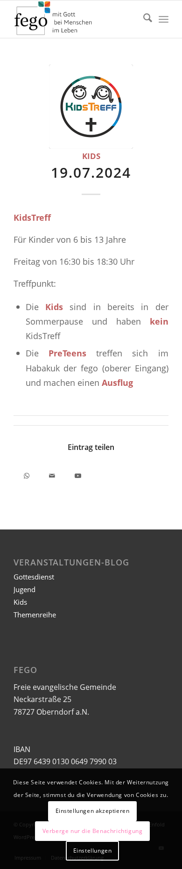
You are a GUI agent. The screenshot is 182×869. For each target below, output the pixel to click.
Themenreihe (35, 614)
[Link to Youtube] (78, 474)
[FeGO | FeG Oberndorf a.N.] (75, 19)
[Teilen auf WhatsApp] (26, 474)
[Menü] (163, 19)
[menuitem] (143, 19)
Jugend (24, 589)
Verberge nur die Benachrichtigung (92, 831)
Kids (91, 156)
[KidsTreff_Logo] (91, 107)
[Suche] (143, 19)
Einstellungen (92, 851)
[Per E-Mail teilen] (52, 474)
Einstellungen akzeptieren (93, 811)
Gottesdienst (34, 576)
